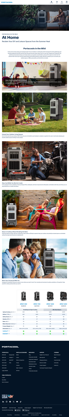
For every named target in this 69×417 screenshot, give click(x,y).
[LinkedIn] (3, 402)
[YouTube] (17, 402)
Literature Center (32, 366)
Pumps (17, 362)
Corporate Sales (57, 360)
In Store (3, 377)
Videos (30, 368)
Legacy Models (5, 370)
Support (42, 352)
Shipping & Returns (43, 360)
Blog (30, 354)
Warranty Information (48, 407)
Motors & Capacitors (20, 360)
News (55, 357)
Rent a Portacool (5, 382)
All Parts (17, 370)
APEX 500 (4, 354)
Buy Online (4, 379)
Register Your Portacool (44, 354)
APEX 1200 (4, 360)
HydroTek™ (5, 333)
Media (17, 354)
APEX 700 (4, 357)
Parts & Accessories (21, 352)
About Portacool (57, 354)
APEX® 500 (23, 304)
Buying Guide (11, 354)
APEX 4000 (4, 365)
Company (56, 352)
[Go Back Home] (10, 347)
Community (56, 362)
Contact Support (43, 365)
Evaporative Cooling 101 (33, 359)
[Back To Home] (7, 2)
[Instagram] (6, 402)
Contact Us (56, 365)
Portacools (5, 352)
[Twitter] (13, 402)
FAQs (10, 362)
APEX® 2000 (64, 304)
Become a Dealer (43, 362)
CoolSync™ (5, 331)
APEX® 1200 (50, 304)
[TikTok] (20, 402)
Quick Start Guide (32, 361)
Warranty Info (42, 357)
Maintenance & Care (33, 364)
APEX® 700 (36, 304)
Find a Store (20, 407)
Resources (31, 352)
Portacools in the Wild (33, 357)
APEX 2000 (4, 362)
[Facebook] (10, 402)
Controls (17, 365)
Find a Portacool (6, 375)
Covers (17, 357)
